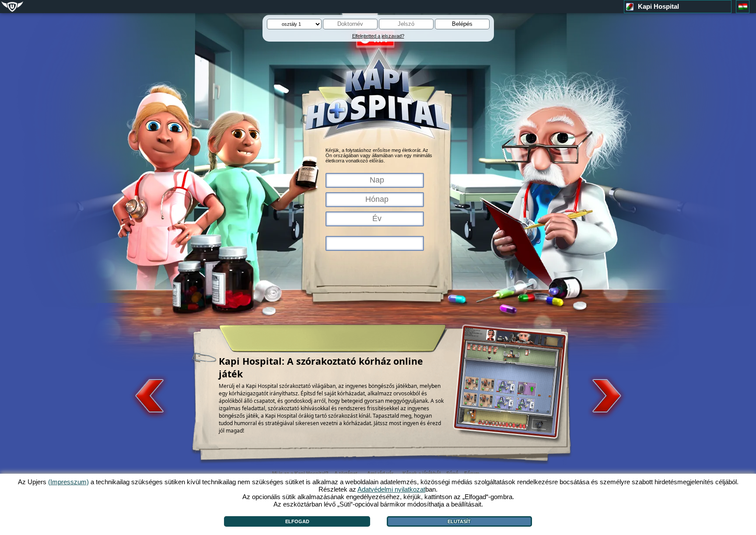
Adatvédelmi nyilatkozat (391, 489)
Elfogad (297, 521)
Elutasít (459, 521)
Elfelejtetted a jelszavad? (378, 36)
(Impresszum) (68, 482)
